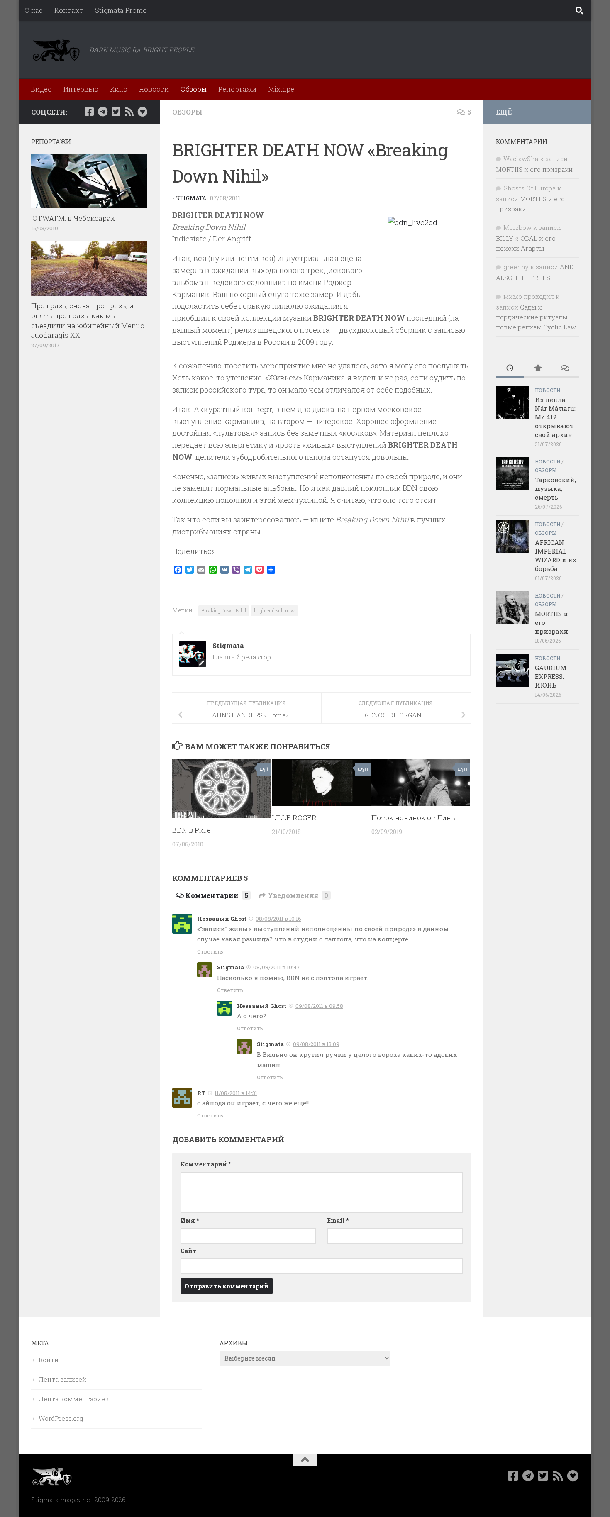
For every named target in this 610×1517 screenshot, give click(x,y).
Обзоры (194, 89)
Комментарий (206, 1164)
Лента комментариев (74, 1399)
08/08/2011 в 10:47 (276, 967)
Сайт (189, 1251)
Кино (118, 89)
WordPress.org (61, 1418)
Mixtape (281, 89)
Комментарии (216, 895)
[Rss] (129, 112)
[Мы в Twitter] (116, 112)
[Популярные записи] (537, 369)
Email (338, 1220)
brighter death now (274, 610)
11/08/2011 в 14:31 (236, 1093)
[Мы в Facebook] (89, 112)
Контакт (68, 10)
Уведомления (298, 895)
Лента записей (62, 1379)
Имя (190, 1220)
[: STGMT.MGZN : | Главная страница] (56, 49)
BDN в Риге (191, 830)
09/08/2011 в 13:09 (316, 1044)
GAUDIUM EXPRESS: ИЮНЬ (550, 676)
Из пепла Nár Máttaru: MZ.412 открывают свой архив (555, 417)
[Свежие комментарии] (565, 369)
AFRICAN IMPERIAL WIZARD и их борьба (555, 555)
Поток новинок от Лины (414, 817)
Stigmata (191, 198)
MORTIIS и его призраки (534, 169)
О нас (33, 10)
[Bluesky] (142, 112)
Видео (41, 89)
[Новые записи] (510, 369)
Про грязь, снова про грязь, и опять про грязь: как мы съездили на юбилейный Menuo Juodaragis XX (87, 320)
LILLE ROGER (294, 817)
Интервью (80, 89)
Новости (154, 89)
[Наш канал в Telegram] (102, 112)
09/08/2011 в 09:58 (319, 1006)
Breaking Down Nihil (223, 610)
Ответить (210, 951)
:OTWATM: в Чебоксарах (73, 218)
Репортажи (237, 89)
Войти (49, 1360)
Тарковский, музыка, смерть (555, 488)
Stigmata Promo (121, 10)
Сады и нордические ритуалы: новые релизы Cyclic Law (536, 317)
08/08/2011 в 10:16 (278, 918)
